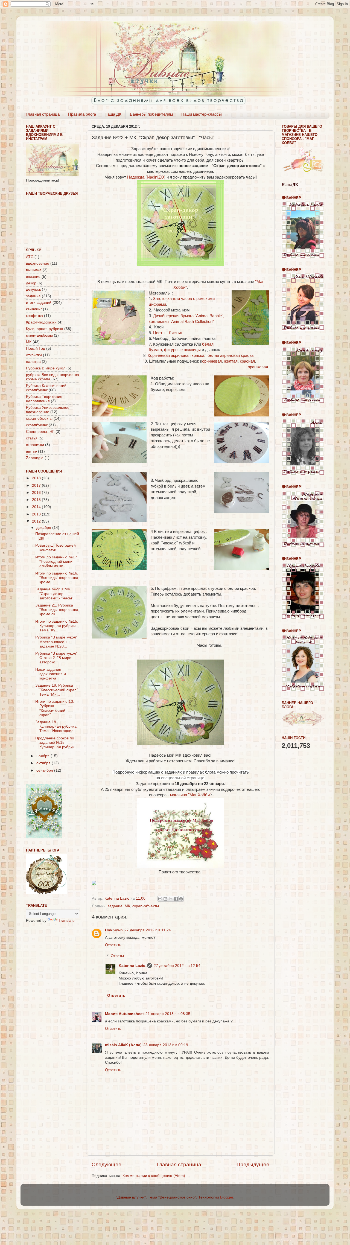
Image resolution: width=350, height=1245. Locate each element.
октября (44, 763)
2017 (37, 485)
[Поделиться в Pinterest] (181, 899)
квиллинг (34, 309)
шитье (31, 451)
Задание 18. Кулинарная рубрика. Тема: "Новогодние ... (56, 726)
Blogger (226, 1197)
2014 (37, 507)
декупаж (33, 289)
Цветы (160, 333)
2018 (37, 478)
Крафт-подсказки (41, 322)
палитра (33, 362)
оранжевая (258, 367)
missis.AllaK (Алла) (123, 1045)
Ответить (113, 945)
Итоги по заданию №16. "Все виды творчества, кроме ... (57, 577)
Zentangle (34, 458)
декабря (44, 528)
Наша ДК (112, 114)
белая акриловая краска (230, 355)
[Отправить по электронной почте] (160, 899)
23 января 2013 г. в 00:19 (165, 1045)
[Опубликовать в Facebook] (176, 899)
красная (247, 361)
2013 (37, 514)
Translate (67, 921)
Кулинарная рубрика (44, 329)
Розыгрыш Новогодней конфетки (55, 547)
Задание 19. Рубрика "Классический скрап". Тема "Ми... (57, 689)
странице (195, 778)
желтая (231, 361)
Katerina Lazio (132, 966)
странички (35, 445)
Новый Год (35, 348)
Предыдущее (253, 1164)
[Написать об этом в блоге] (165, 899)
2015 (37, 500)
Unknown (114, 930)
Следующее (106, 1164)
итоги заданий (38, 303)
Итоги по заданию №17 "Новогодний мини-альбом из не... (56, 561)
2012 (37, 521)
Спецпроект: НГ (40, 432)
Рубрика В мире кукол (45, 368)
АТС (29, 257)
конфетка (34, 316)
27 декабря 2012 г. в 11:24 (147, 930)
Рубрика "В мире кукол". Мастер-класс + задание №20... (56, 641)
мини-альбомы (39, 335)
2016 (37, 493)
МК (127, 906)
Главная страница (43, 114)
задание (115, 906)
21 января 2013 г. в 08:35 (167, 1014)
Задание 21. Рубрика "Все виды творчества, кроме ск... (57, 609)
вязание (33, 277)
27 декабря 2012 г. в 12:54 (177, 966)
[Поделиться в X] (170, 899)
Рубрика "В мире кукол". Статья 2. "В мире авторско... (56, 657)
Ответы (117, 956)
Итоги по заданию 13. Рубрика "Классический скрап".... (54, 708)
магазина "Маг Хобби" (190, 795)
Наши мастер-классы (201, 114)
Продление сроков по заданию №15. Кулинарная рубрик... (56, 742)
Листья (175, 333)
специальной (173, 778)
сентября (45, 770)
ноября (43, 756)
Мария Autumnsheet (124, 1014)
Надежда (135, 177)
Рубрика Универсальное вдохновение (47, 410)
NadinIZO (155, 177)
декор (31, 283)
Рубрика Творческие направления (44, 399)
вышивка (34, 270)
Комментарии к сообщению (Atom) (153, 1176)
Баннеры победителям (151, 114)
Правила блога (82, 114)
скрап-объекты (145, 906)
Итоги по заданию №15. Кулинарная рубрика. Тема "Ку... (56, 625)
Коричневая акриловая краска (176, 355)
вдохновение (37, 263)
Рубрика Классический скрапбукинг (46, 388)
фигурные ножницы (182, 350)
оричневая (212, 361)
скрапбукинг (37, 425)
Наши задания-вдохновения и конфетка (50, 673)
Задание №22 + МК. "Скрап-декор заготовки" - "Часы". (54, 593)
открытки (34, 355)
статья (31, 438)
